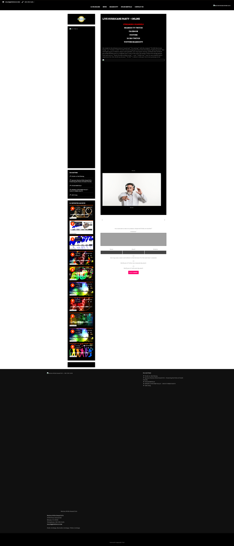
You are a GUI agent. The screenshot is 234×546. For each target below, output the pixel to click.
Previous (106, 220)
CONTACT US (139, 7)
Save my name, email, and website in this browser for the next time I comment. (133, 258)
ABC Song (74, 195)
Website (155, 249)
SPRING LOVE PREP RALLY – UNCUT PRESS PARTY (79, 190)
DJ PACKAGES (95, 7)
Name (111, 249)
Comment (133, 231)
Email (133, 249)
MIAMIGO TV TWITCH (133, 27)
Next (162, 220)
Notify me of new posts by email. (133, 268)
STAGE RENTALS (126, 7)
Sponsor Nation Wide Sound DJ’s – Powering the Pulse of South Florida (81, 180)
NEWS (105, 7)
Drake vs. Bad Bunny (77, 176)
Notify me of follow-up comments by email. (133, 263)
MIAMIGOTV (114, 7)
